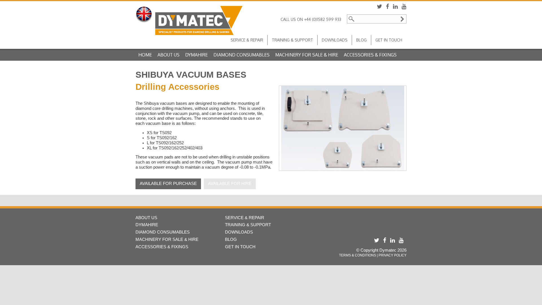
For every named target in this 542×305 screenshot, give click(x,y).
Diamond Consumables (241, 55)
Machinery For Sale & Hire (306, 55)
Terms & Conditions (357, 255)
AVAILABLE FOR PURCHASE (168, 183)
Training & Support (292, 40)
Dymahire (196, 55)
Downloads (335, 40)
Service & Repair (247, 40)
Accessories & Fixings (370, 55)
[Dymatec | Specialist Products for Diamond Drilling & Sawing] (198, 20)
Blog (361, 40)
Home (145, 55)
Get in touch (388, 40)
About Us (169, 55)
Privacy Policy (392, 255)
